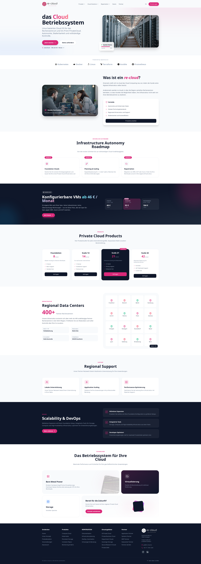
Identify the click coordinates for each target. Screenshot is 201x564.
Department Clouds (107, 539)
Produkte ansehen (130, 121)
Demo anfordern (68, 43)
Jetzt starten (49, 43)
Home (44, 533)
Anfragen (56, 274)
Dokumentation (86, 533)
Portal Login (153, 4)
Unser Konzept (46, 536)
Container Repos (67, 542)
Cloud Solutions (92, 4)
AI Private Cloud (106, 533)
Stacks (114, 4)
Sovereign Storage (107, 542)
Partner (121, 4)
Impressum (45, 545)
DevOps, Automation (88, 539)
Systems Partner (126, 536)
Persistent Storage (67, 539)
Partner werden (126, 545)
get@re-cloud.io (147, 545)
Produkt (81, 4)
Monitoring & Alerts (68, 545)
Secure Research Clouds (109, 545)
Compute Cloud (66, 533)
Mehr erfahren (48, 431)
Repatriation (104, 4)
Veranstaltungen (47, 542)
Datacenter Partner (127, 542)
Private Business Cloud (108, 536)
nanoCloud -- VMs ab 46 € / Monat (53, 47)
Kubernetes (65, 536)
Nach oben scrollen (154, 560)
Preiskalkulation (47, 539)
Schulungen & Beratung (89, 542)
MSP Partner (125, 539)
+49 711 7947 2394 (148, 547)
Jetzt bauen (47, 215)
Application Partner (127, 533)
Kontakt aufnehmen (93, 511)
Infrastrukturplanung (88, 536)
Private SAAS (105, 547)
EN (146, 4)
